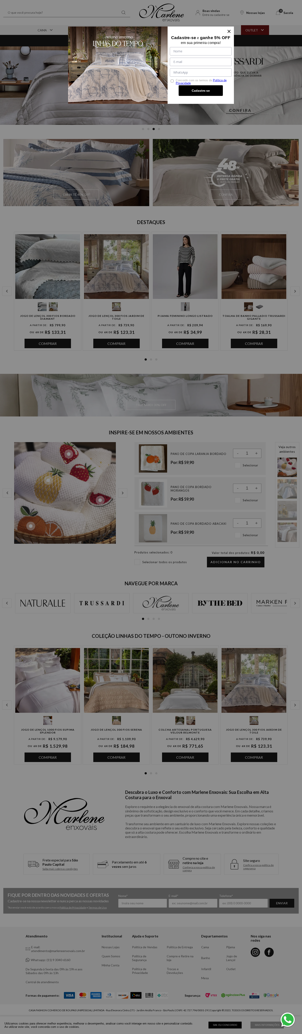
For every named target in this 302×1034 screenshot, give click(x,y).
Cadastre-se (201, 90)
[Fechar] (229, 31)
